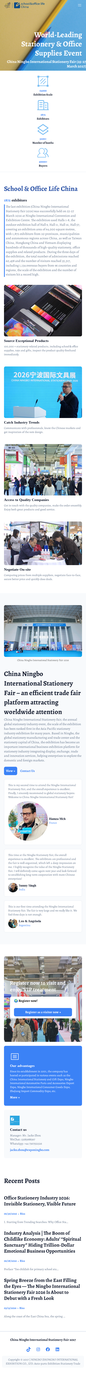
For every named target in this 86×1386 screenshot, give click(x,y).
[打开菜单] (79, 5)
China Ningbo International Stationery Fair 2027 (43, 1340)
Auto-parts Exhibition (47, 1363)
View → (10, 771)
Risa (22, 1214)
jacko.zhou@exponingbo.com (29, 1150)
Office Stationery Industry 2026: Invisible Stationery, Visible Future (40, 1201)
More (14, 1097)
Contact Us (27, 771)
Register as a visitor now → (43, 1012)
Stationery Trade (70, 1363)
